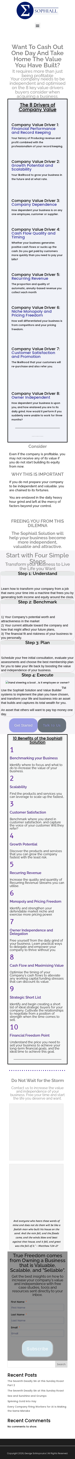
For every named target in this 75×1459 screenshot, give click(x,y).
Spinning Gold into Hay (22, 1401)
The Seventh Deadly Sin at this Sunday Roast (36, 1390)
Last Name (18, 1314)
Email (14, 1327)
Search (61, 1364)
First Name (18, 1302)
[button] (37, 25)
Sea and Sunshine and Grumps (27, 1396)
